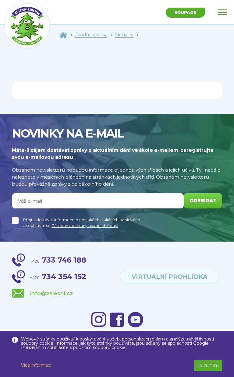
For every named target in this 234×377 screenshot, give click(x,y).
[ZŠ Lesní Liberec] (27, 26)
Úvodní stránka (91, 34)
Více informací (36, 365)
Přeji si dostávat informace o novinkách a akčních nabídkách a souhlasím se (81, 223)
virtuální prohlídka (169, 276)
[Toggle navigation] (222, 12)
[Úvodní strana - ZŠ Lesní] (63, 34)
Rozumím (208, 365)
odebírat (203, 201)
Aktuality (124, 34)
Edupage (185, 12)
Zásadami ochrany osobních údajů (84, 225)
